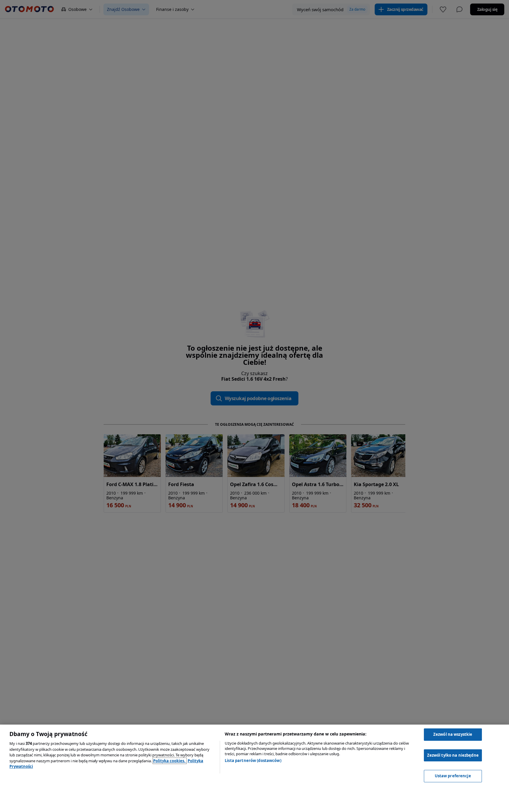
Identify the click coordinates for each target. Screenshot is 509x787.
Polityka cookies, (169, 760)
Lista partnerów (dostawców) (253, 760)
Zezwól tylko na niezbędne (453, 755)
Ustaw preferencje (453, 775)
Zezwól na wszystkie (452, 734)
